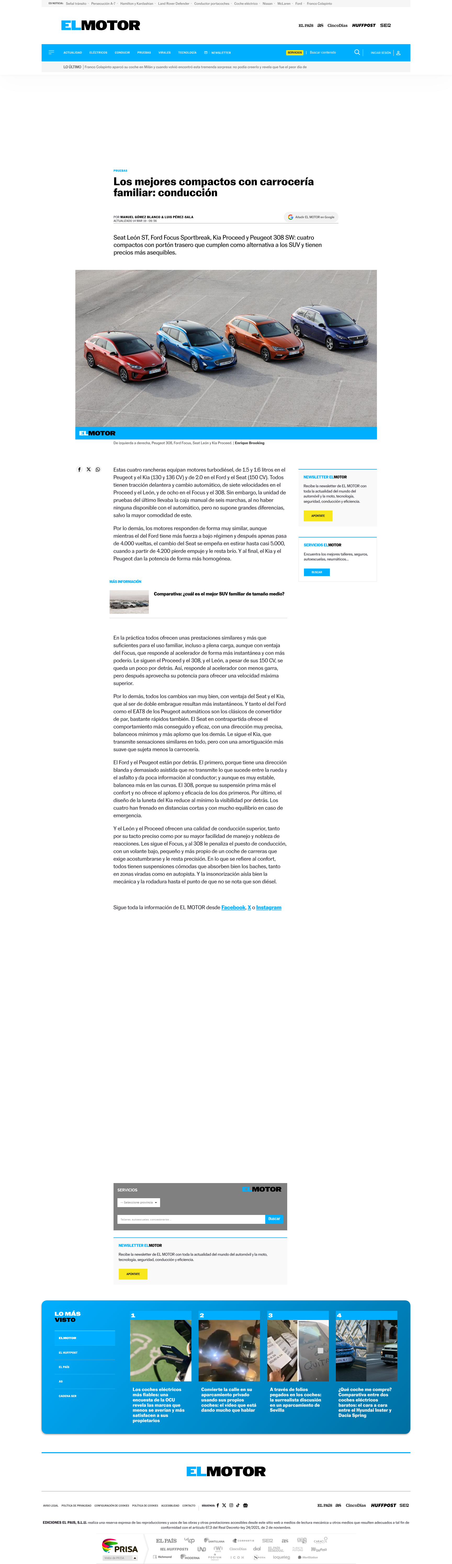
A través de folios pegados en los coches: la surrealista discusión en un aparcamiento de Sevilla (295, 1400)
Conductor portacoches (212, 3)
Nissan (268, 3)
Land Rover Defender (174, 3)
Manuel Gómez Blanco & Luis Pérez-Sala (157, 217)
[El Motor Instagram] (231, 1505)
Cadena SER (266, 1541)
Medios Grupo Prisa (119, 1558)
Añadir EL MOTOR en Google (314, 217)
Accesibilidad (170, 1505)
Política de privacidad (76, 1505)
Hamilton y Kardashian (137, 3)
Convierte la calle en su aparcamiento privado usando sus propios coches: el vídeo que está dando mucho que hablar (228, 1400)
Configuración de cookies (111, 1505)
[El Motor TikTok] (238, 1505)
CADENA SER (67, 1396)
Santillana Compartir (243, 1541)
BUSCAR (317, 572)
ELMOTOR (67, 1338)
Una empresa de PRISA (120, 1545)
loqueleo (282, 1557)
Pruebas (144, 52)
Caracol (319, 1541)
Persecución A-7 (103, 3)
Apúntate (133, 1274)
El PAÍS (166, 1541)
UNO (202, 1549)
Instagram (268, 907)
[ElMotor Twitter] (224, 1505)
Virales (165, 52)
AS (61, 1381)
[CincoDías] (338, 25)
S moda (259, 1557)
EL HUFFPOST (68, 1352)
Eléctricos (98, 52)
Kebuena (314, 1549)
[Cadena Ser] (385, 25)
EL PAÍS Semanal (276, 1549)
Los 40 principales (191, 1541)
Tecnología (187, 52)
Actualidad (73, 52)
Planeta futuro (295, 1549)
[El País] (306, 25)
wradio (217, 1549)
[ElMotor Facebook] (218, 1506)
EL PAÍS (64, 1367)
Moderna (188, 1557)
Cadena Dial (257, 1549)
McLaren (284, 3)
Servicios (295, 52)
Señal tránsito (76, 3)
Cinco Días (237, 1549)
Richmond (162, 1557)
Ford (299, 3)
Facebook (234, 907)
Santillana (216, 1541)
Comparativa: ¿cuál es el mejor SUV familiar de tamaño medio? (219, 594)
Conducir (122, 52)
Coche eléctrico (246, 3)
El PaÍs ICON (237, 1557)
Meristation (307, 1557)
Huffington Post (173, 1549)
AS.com (282, 1541)
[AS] (321, 25)
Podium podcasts (214, 1557)
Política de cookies (145, 1505)
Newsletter (221, 52)
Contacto (188, 1505)
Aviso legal (50, 1505)
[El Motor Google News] (245, 1506)
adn (299, 1541)
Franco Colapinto (319, 3)
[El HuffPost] (364, 25)
